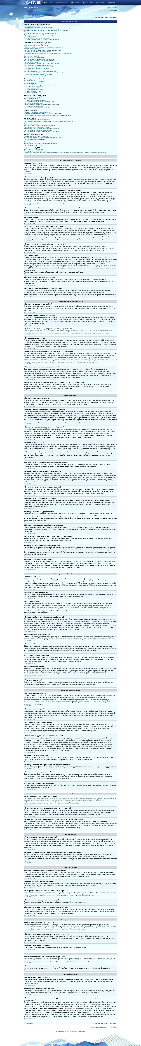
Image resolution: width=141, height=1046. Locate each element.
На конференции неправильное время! (36, 45)
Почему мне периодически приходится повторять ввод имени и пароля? (47, 29)
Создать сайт (63, 2)
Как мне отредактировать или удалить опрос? (38, 65)
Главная (49, 2)
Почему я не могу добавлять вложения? (36, 68)
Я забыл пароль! (29, 32)
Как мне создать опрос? (31, 62)
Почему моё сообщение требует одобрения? (38, 74)
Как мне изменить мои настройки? (35, 44)
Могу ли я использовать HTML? (34, 82)
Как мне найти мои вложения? (33, 145)
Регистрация (34, 7)
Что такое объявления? (31, 88)
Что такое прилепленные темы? (34, 89)
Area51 (77, 993)
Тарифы (101, 2)
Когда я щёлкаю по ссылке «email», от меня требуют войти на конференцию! (48, 53)
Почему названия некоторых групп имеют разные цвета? (42, 104)
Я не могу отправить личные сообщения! (37, 112)
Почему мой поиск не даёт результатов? (36, 127)
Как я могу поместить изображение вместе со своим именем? (43, 50)
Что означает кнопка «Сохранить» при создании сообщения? (43, 73)
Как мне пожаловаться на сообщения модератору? (40, 71)
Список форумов (28, 17)
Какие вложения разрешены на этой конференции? (40, 143)
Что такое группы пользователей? (34, 100)
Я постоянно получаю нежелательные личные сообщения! (42, 113)
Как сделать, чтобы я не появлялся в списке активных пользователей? (46, 30)
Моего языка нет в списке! (32, 48)
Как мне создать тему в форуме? (34, 57)
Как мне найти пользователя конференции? (38, 130)
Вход (26, 7)
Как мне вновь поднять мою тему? (35, 76)
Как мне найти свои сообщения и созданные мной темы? (42, 131)
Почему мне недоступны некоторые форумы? (38, 66)
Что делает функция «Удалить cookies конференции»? (41, 39)
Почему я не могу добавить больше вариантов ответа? (41, 63)
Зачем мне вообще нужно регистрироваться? (38, 27)
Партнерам (89, 2)
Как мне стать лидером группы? (34, 103)
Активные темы (42, 15)
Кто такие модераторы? (31, 98)
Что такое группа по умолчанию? (34, 106)
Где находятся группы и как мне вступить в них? (39, 101)
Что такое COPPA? (30, 36)
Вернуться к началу (29, 173)
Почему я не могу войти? (32, 26)
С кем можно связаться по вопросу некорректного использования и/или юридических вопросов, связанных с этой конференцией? (65, 152)
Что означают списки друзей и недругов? (37, 119)
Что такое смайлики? (30, 83)
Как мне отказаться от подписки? (34, 139)
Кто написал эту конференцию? (34, 149)
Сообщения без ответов (30, 15)
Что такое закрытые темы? (32, 91)
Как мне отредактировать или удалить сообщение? (40, 59)
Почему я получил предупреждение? (35, 70)
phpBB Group (89, 979)
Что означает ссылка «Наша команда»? (36, 107)
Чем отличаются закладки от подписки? (36, 136)
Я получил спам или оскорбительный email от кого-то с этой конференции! (47, 115)
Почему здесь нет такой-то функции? (35, 151)
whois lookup (65, 1004)
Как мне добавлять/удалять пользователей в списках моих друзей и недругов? (49, 121)
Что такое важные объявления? (34, 86)
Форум (112, 2)
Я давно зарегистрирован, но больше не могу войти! (40, 35)
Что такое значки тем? (31, 92)
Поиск (115, 7)
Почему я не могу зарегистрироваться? (36, 38)
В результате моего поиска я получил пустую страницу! (41, 128)
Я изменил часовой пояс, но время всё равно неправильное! (43, 47)
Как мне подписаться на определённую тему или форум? (42, 137)
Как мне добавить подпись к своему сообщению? (39, 60)
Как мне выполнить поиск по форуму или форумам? (40, 125)
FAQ (109, 7)
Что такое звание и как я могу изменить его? (38, 51)
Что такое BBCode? (30, 80)
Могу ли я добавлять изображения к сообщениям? (40, 85)
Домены (76, 2)
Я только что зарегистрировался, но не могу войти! (40, 33)
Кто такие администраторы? (33, 97)
